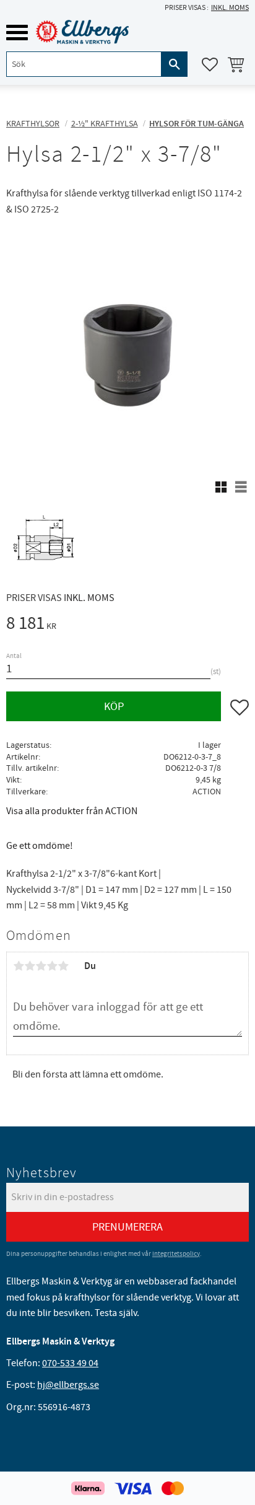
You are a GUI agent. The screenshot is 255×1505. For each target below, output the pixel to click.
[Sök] (175, 64)
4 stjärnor (52, 966)
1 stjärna (18, 966)
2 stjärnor (29, 966)
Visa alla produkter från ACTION (71, 811)
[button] (17, 32)
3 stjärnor (40, 966)
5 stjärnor (63, 966)
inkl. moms (230, 7)
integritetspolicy (176, 1253)
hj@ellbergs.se (68, 1385)
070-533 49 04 (70, 1363)
